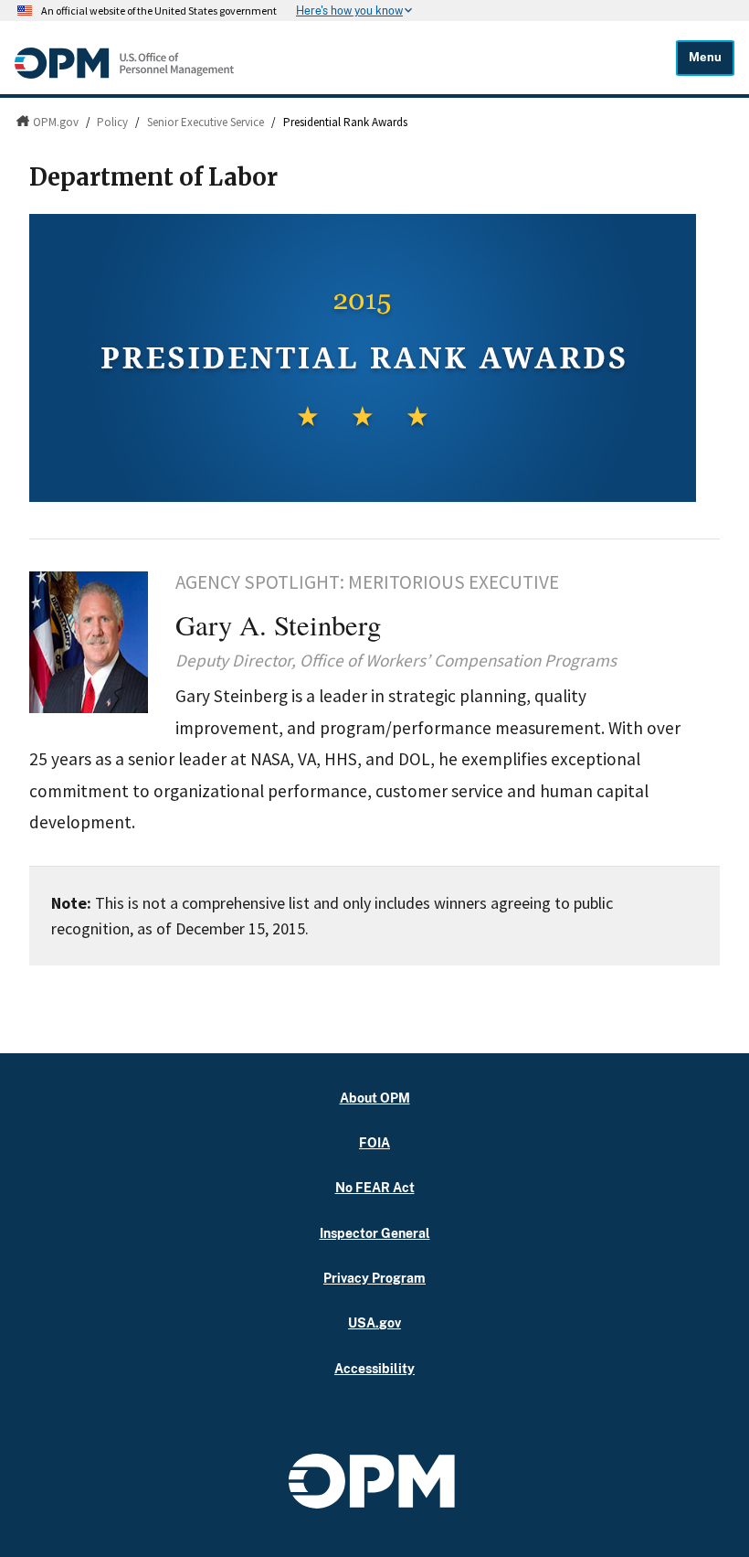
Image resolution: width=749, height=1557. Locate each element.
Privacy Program (374, 1277)
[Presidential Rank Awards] (374, 358)
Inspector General (375, 1233)
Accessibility (374, 1368)
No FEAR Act (375, 1187)
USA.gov (374, 1322)
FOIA (374, 1142)
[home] (124, 74)
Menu (705, 57)
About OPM (375, 1097)
